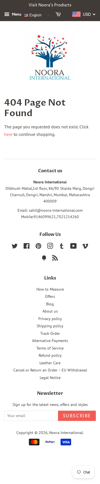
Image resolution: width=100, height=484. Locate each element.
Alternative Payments (50, 340)
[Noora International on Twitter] (15, 247)
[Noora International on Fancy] (44, 258)
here (8, 134)
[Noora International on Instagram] (50, 247)
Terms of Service (50, 348)
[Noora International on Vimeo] (85, 247)
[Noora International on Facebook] (26, 247)
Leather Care (50, 362)
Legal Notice (50, 377)
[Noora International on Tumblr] (62, 247)
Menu (16, 14)
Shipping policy (50, 325)
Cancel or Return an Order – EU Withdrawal (50, 370)
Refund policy (50, 355)
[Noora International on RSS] (55, 258)
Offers (50, 296)
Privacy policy (50, 318)
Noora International (66, 432)
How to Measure (50, 289)
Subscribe (77, 416)
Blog (50, 303)
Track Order (50, 333)
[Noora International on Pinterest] (38, 247)
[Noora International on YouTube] (73, 247)
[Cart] (59, 15)
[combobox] (84, 14)
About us (50, 311)
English (34, 15)
